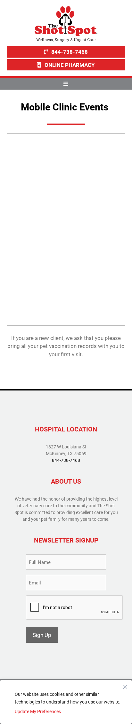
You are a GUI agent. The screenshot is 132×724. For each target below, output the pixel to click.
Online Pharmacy (70, 64)
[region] (66, 702)
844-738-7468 (69, 51)
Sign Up (42, 635)
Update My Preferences (38, 711)
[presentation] (74, 607)
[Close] (125, 685)
